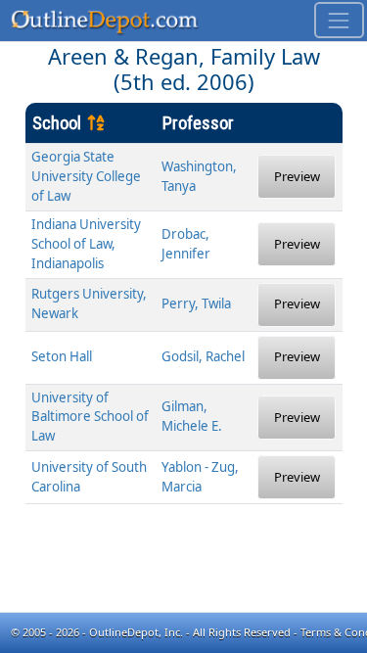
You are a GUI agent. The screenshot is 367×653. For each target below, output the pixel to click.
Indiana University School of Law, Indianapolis (86, 243)
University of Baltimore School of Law (90, 417)
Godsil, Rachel (203, 356)
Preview (297, 176)
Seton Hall (61, 356)
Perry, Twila (196, 303)
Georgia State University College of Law (86, 176)
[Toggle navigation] (339, 20)
